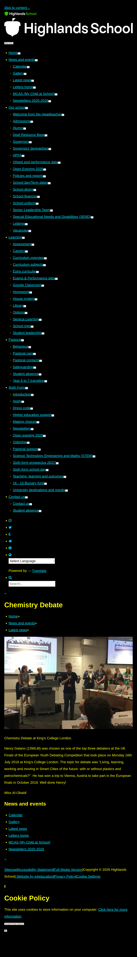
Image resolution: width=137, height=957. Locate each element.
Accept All (8, 924)
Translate (39, 571)
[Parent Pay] (9, 534)
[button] (10, 555)
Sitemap (10, 870)
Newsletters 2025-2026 (26, 849)
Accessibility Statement (35, 870)
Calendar (16, 815)
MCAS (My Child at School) (29, 842)
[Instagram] (10, 521)
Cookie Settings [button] (88, 876)
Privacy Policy (64, 876)
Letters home (19, 835)
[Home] (10, 541)
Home (13, 616)
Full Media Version (68, 870)
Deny (14, 924)
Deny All (20, 924)
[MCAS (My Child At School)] (10, 548)
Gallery (14, 822)
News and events (22, 623)
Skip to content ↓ (17, 8)
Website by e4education (34, 876)
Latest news (18, 630)
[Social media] (10, 527)
